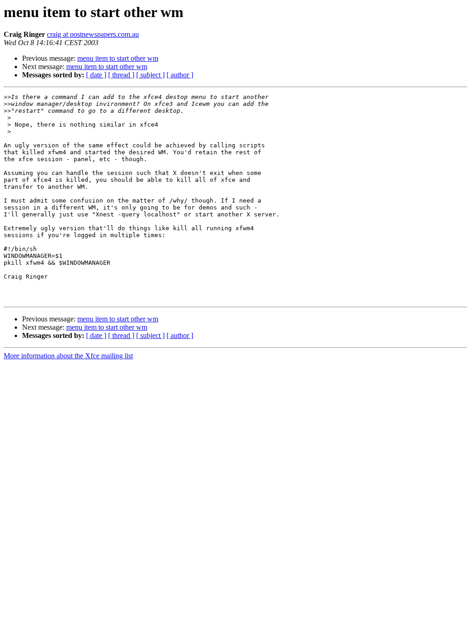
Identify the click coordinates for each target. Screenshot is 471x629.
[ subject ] (150, 75)
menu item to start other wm (117, 58)
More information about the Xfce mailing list (68, 356)
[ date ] (96, 75)
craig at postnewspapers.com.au (93, 34)
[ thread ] (121, 75)
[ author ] (180, 75)
